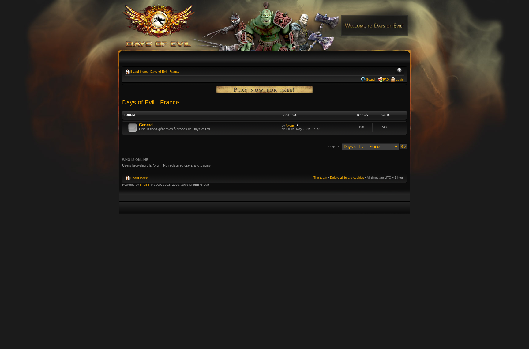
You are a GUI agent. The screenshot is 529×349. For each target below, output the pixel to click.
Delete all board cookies (347, 177)
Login (400, 79)
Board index (139, 71)
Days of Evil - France (164, 71)
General (146, 125)
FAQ (386, 79)
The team (320, 177)
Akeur (290, 125)
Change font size (399, 71)
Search (371, 79)
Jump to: (333, 146)
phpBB (145, 184)
